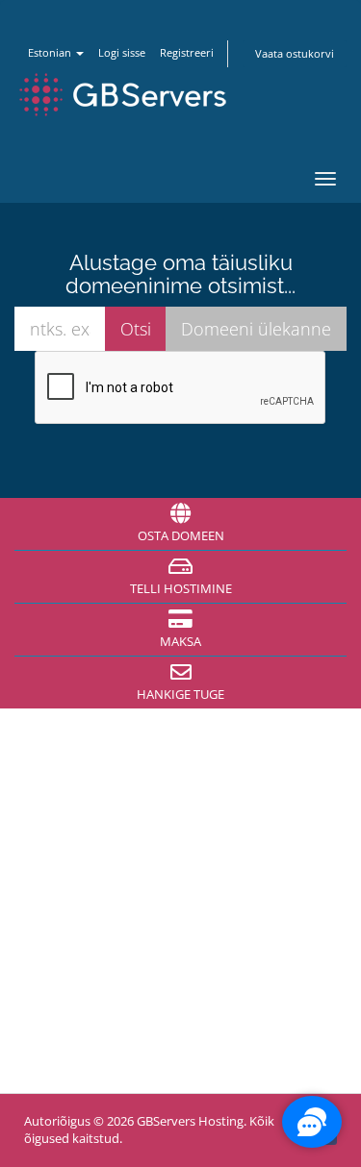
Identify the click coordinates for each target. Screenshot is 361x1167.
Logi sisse (121, 52)
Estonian (51, 52)
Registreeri (187, 52)
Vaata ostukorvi (294, 53)
